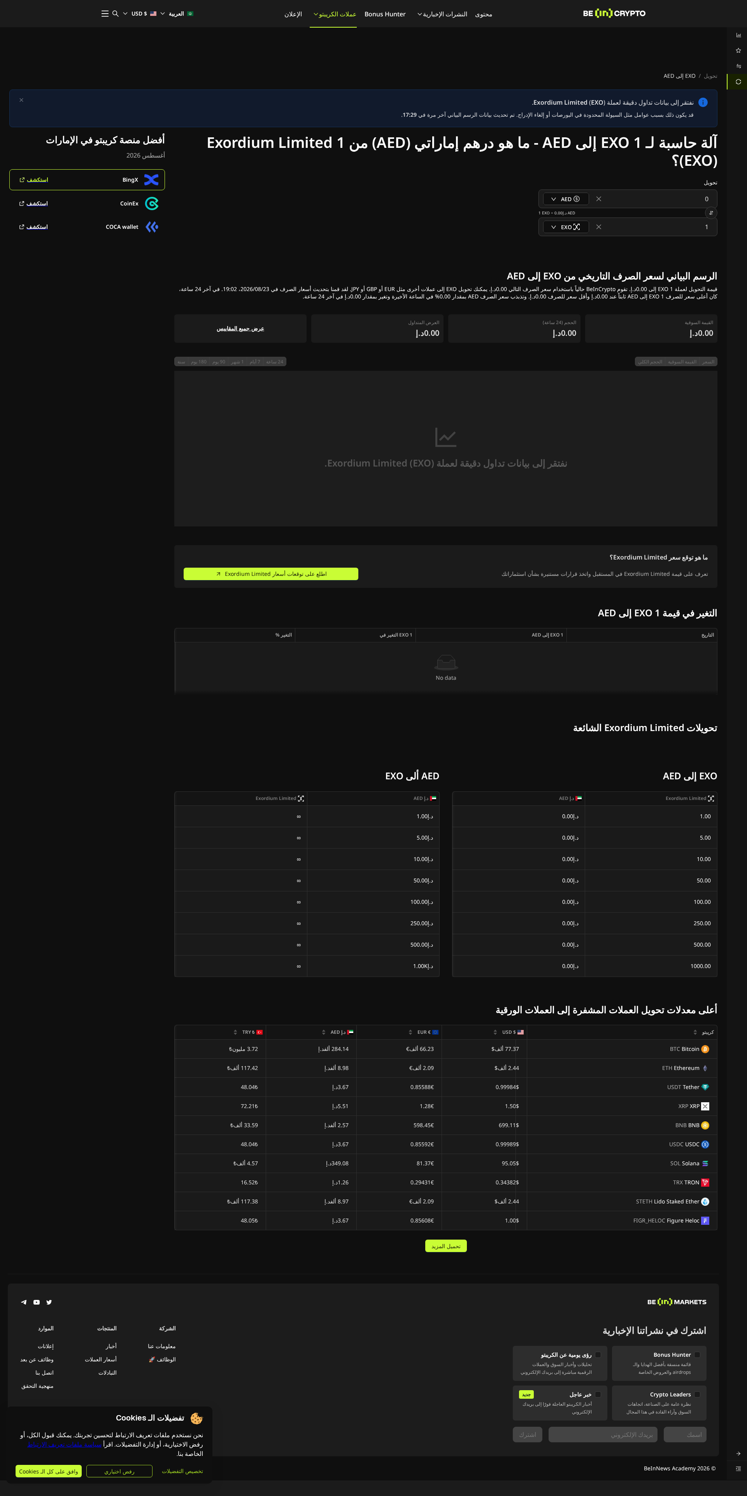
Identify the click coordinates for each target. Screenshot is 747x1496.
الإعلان (293, 14)
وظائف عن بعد (37, 1359)
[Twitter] (49, 1303)
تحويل (710, 75)
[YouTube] (36, 1303)
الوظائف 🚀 (162, 1359)
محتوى (484, 14)
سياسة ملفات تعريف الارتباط (64, 1444)
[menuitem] (737, 35)
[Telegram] (24, 1303)
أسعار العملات (101, 1359)
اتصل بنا (44, 1372)
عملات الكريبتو (338, 14)
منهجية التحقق (37, 1385)
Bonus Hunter (385, 14)
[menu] (737, 58)
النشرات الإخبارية (445, 14)
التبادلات (107, 1372)
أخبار (111, 1346)
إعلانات (46, 1346)
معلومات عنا (162, 1346)
